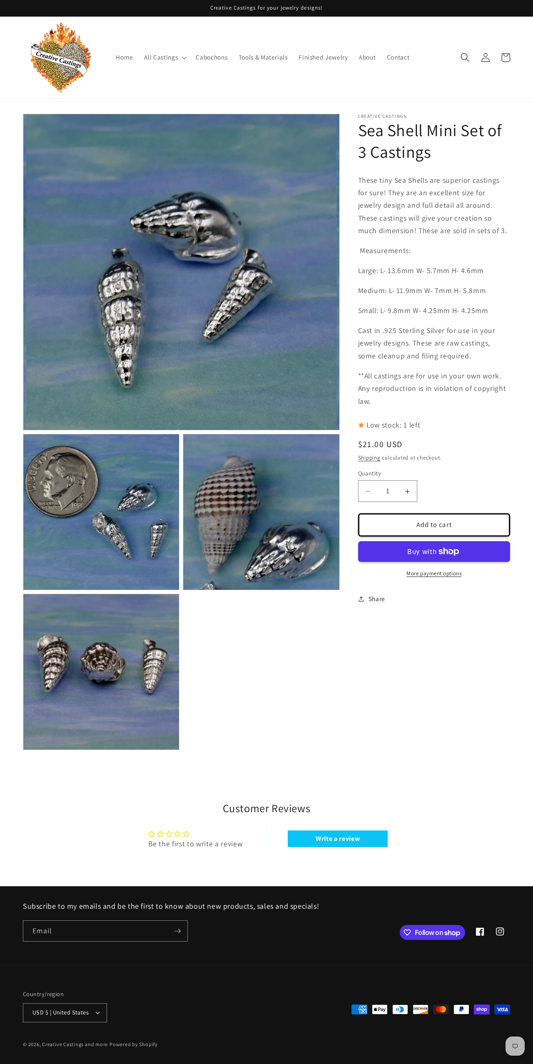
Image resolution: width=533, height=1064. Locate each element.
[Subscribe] (177, 931)
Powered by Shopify (134, 1044)
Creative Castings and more (75, 1044)
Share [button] (377, 599)
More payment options (433, 573)
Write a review (338, 838)
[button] (164, 57)
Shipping (369, 457)
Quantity (369, 473)
